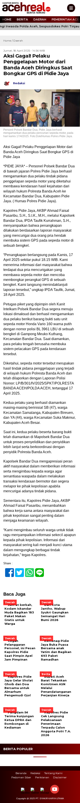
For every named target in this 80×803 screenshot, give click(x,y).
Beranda (21, 773)
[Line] (37, 570)
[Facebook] (7, 570)
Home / (8, 40)
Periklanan (42, 777)
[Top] (72, 796)
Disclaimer (60, 777)
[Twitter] (17, 570)
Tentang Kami (53, 773)
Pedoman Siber (21, 777)
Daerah (39, 19)
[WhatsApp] (27, 570)
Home (6, 19)
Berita (22, 19)
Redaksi (35, 773)
